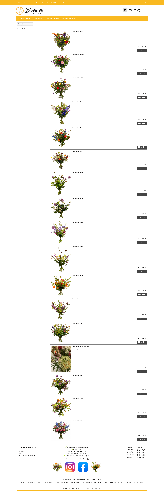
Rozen (49, 18)
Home (19, 2)
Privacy (65, 488)
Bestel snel (20, 18)
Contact (63, 2)
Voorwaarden (75, 488)
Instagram (54, 2)
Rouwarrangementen (68, 18)
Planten (56, 18)
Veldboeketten (40, 18)
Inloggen (144, 2)
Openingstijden (44, 2)
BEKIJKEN (141, 50)
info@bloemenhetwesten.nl (27, 455)
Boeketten (29, 18)
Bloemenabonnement (29, 2)
